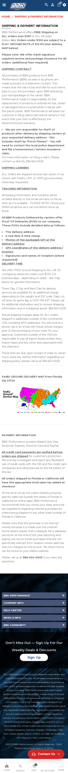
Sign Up (34, 657)
